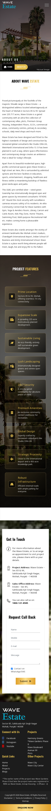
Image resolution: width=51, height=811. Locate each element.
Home (9, 67)
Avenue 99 (32, 750)
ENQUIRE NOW (25, 807)
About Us (21, 67)
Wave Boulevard (35, 747)
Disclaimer (8, 798)
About (5, 765)
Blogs (4, 771)
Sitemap (25, 801)
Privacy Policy (40, 798)
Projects (6, 768)
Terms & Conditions (24, 798)
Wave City (32, 762)
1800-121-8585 (20, 603)
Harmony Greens (35, 738)
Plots (30, 753)
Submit (24, 681)
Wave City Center (36, 765)
